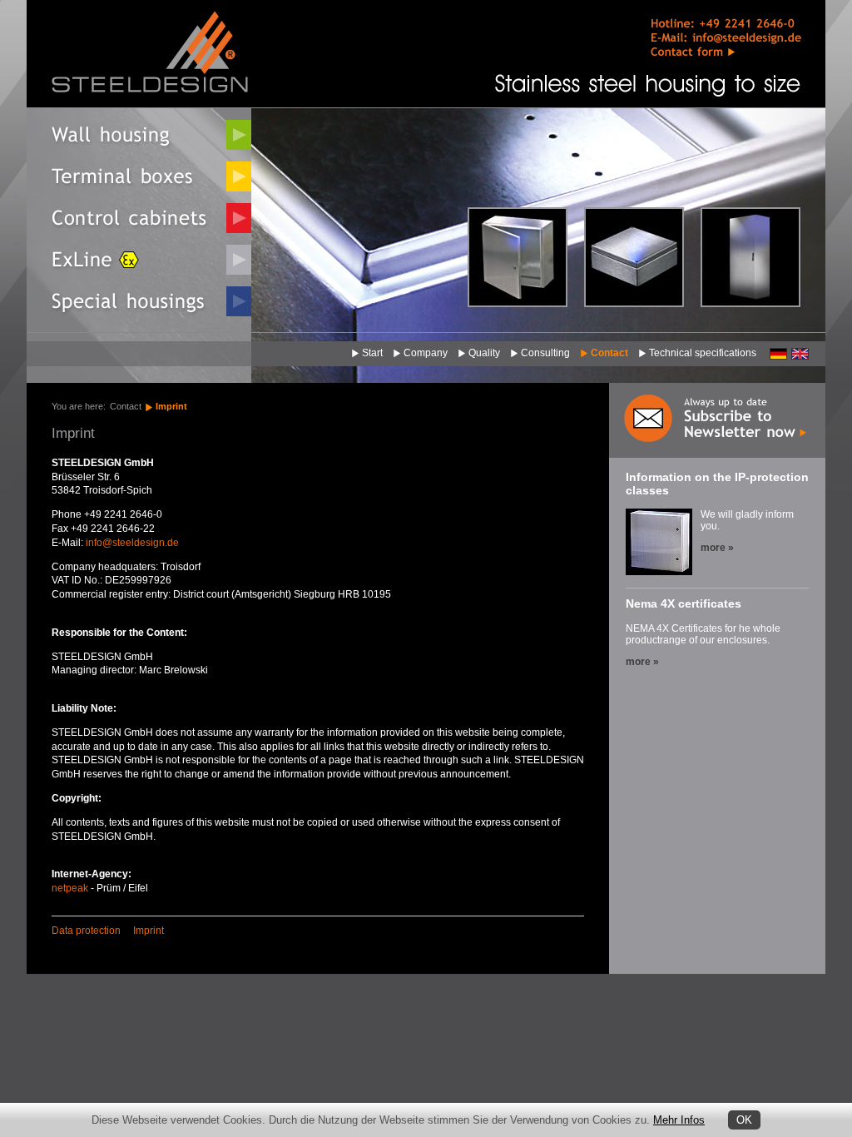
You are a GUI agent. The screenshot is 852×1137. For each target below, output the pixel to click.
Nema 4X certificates (683, 603)
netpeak (70, 888)
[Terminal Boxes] (139, 176)
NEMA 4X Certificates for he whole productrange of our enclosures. (703, 634)
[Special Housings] (139, 301)
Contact (125, 406)
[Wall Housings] (139, 135)
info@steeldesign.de (132, 543)
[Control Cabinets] (139, 218)
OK (744, 1120)
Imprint (171, 406)
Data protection (86, 930)
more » (717, 548)
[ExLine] (139, 260)
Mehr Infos (679, 1120)
